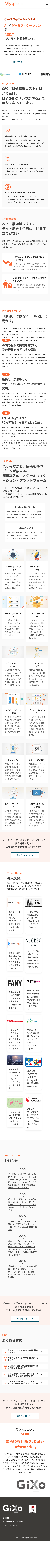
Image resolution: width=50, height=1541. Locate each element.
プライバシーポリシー (11, 1525)
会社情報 (6, 1518)
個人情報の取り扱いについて (13, 1522)
